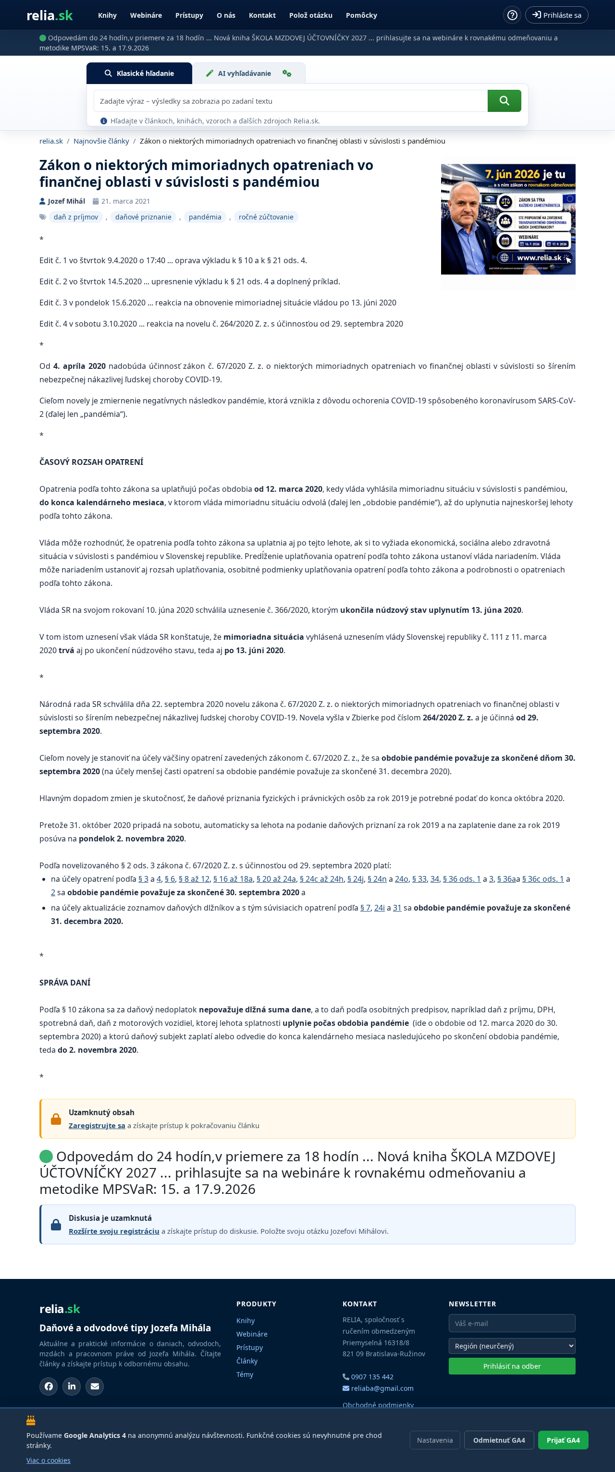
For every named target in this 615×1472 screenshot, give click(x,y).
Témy (244, 1374)
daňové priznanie (143, 216)
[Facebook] (48, 1386)
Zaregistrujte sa (97, 1125)
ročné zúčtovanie (266, 216)
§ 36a (506, 879)
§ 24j (355, 879)
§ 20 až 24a (276, 879)
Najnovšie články (101, 141)
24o (401, 879)
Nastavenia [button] (435, 1440)
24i (379, 907)
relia (49, 15)
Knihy (107, 15)
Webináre (146, 15)
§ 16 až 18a (233, 879)
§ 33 (419, 879)
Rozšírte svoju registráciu (114, 1231)
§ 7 (365, 907)
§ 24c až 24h (322, 879)
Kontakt (262, 15)
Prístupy (189, 15)
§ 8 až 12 (194, 879)
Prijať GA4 (563, 1440)
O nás (226, 15)
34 (434, 879)
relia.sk (51, 141)
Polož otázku (310, 15)
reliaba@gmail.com (381, 1388)
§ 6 (170, 879)
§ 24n (377, 879)
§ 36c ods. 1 (543, 879)
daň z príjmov (76, 216)
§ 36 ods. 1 (462, 879)
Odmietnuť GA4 (499, 1440)
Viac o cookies (48, 1460)
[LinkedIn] (71, 1386)
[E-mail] (95, 1386)
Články (247, 1360)
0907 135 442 (372, 1376)
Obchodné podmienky (378, 1405)
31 (397, 907)
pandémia (205, 216)
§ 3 (143, 879)
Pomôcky (361, 15)
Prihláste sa (562, 15)
